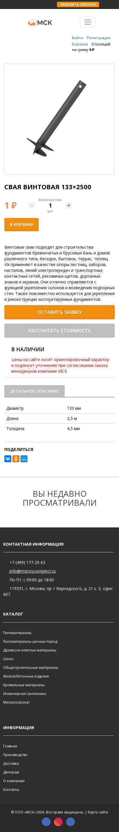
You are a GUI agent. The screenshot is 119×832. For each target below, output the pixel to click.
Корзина (80, 44)
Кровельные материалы (24, 684)
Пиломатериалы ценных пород (30, 641)
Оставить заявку (59, 312)
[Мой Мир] (24, 458)
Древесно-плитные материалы (29, 650)
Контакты (11, 789)
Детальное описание (34, 391)
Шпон (8, 658)
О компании (14, 780)
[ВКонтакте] (7, 458)
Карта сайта (98, 812)
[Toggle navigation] (87, 22)
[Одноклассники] (15, 458)
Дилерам (11, 772)
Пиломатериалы (17, 632)
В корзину (21, 224)
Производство (15, 754)
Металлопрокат (16, 702)
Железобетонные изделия (26, 676)
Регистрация (98, 37)
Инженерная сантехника (24, 693)
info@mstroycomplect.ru (32, 571)
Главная (10, 746)
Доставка (11, 763)
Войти (77, 37)
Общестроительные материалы (30, 667)
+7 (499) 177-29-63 (26, 562)
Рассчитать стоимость (59, 330)
